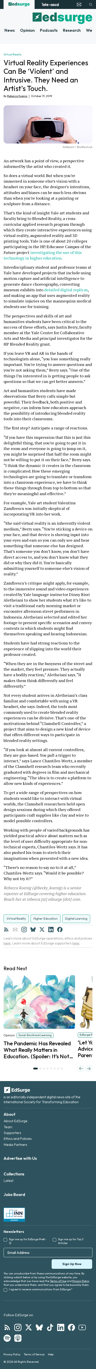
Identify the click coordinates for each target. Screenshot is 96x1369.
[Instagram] (24, 929)
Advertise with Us (20, 1158)
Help (51, 1354)
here (7, 943)
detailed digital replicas (66, 289)
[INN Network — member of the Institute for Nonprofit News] (14, 1214)
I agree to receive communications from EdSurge (40, 1289)
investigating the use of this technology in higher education (43, 255)
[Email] (15, 929)
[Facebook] (60, 929)
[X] (42, 929)
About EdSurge (15, 1121)
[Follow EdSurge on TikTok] (50, 1327)
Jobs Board (14, 1194)
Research (72, 30)
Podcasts (49, 30)
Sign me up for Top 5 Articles (70, 1241)
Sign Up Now (71, 1264)
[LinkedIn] (51, 929)
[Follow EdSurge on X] (28, 1327)
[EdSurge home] (19, 4)
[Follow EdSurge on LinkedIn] (60, 1327)
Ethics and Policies (18, 1138)
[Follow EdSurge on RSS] (7, 1327)
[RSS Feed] (6, 929)
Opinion (27, 30)
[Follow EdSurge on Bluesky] (39, 1327)
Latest (8, 1180)
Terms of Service (34, 1354)
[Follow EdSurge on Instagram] (17, 1327)
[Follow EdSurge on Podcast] (17, 1338)
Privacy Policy (80, 1281)
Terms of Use (58, 1281)
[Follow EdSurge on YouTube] (82, 1327)
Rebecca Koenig (17, 96)
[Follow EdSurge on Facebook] (71, 1327)
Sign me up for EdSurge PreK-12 (27, 1241)
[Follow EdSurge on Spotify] (7, 1338)
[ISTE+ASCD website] (50, 4)
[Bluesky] (33, 929)
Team (8, 1127)
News (9, 30)
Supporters (12, 1132)
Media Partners (15, 1144)
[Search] (90, 4)
